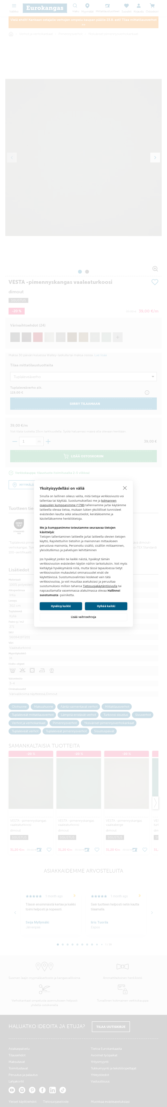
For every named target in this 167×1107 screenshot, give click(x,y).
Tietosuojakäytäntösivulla (100, 586)
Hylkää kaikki (106, 606)
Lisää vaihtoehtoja (83, 617)
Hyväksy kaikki (61, 606)
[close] (125, 488)
